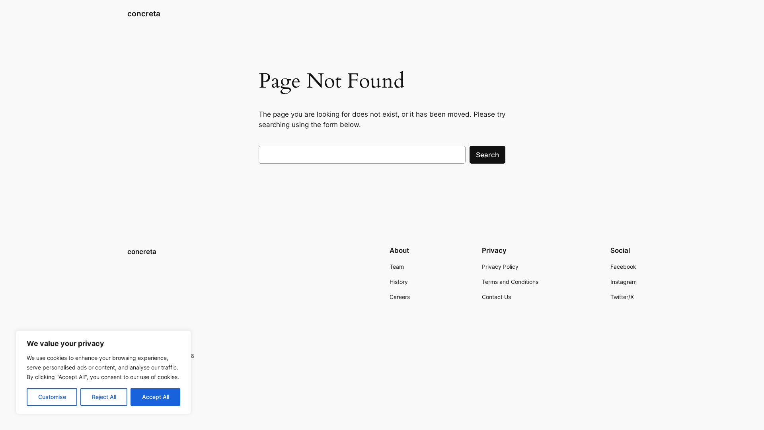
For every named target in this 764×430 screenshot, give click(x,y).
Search (487, 155)
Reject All (104, 396)
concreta (143, 13)
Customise (52, 396)
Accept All (155, 396)
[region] (103, 372)
